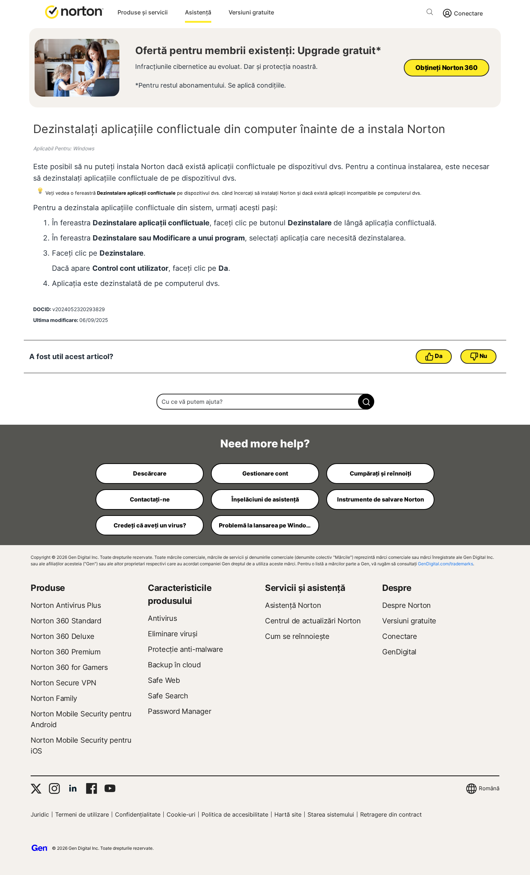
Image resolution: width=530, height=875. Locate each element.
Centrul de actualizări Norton (313, 621)
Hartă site (287, 814)
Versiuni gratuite (251, 12)
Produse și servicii (143, 12)
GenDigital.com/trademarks (445, 563)
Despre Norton (406, 605)
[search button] (431, 13)
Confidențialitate (137, 814)
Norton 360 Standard (66, 621)
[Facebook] (91, 788)
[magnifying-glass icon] (366, 402)
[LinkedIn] (73, 788)
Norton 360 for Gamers (69, 667)
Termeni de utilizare (82, 814)
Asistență (198, 12)
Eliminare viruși (172, 633)
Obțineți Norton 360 (446, 67)
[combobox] (265, 402)
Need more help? (265, 443)
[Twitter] (36, 789)
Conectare (468, 13)
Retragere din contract (391, 814)
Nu (483, 355)
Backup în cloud (174, 664)
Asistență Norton (293, 605)
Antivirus (162, 618)
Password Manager (179, 711)
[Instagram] (54, 788)
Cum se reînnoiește (297, 636)
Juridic (40, 814)
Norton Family (54, 698)
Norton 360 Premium (66, 652)
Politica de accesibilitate (235, 814)
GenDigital (399, 652)
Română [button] (489, 788)
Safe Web (164, 680)
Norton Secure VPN (63, 683)
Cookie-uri (181, 814)
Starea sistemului (331, 814)
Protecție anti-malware (185, 649)
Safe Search (168, 695)
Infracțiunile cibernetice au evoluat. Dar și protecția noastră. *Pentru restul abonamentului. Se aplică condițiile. (226, 76)
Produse (48, 588)
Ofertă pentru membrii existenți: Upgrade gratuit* (258, 50)
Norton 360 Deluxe (62, 636)
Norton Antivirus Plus (66, 605)
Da (438, 355)
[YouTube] (109, 788)
